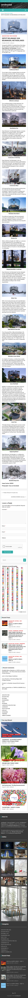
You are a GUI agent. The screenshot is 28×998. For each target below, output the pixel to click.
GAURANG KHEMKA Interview (18, 497)
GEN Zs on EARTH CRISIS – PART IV (15, 983)
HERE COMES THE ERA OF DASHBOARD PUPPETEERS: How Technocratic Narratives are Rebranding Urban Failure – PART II (17, 635)
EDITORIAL (10, 630)
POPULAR (4, 710)
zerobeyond (6, 5)
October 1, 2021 (5, 809)
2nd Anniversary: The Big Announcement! (13, 785)
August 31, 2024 (5, 764)
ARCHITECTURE (5, 36)
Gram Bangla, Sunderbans (12, 676)
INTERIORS (10, 622)
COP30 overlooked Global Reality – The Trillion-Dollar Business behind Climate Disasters (13, 672)
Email (3, 532)
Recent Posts (6, 617)
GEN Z (21, 656)
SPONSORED (5, 712)
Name (3, 526)
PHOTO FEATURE (13, 36)
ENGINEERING (15, 630)
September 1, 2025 (6, 742)
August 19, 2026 (11, 662)
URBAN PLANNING (6, 715)
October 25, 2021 (5, 43)
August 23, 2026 (11, 652)
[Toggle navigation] (3, 10)
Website (4, 538)
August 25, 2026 (11, 639)
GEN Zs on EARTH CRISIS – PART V (15, 961)
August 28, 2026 (11, 626)
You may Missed (7, 720)
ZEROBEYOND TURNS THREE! (10, 763)
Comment (4, 509)
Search (24, 560)
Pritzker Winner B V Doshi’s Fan (10, 492)
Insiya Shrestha (5, 679)
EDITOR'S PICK (5, 696)
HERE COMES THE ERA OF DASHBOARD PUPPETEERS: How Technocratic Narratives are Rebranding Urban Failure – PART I (17, 647)
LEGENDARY (5, 707)
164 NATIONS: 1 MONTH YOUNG (11, 807)
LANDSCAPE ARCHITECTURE (9, 705)
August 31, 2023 (5, 787)
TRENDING (4, 713)
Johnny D (12, 43)
